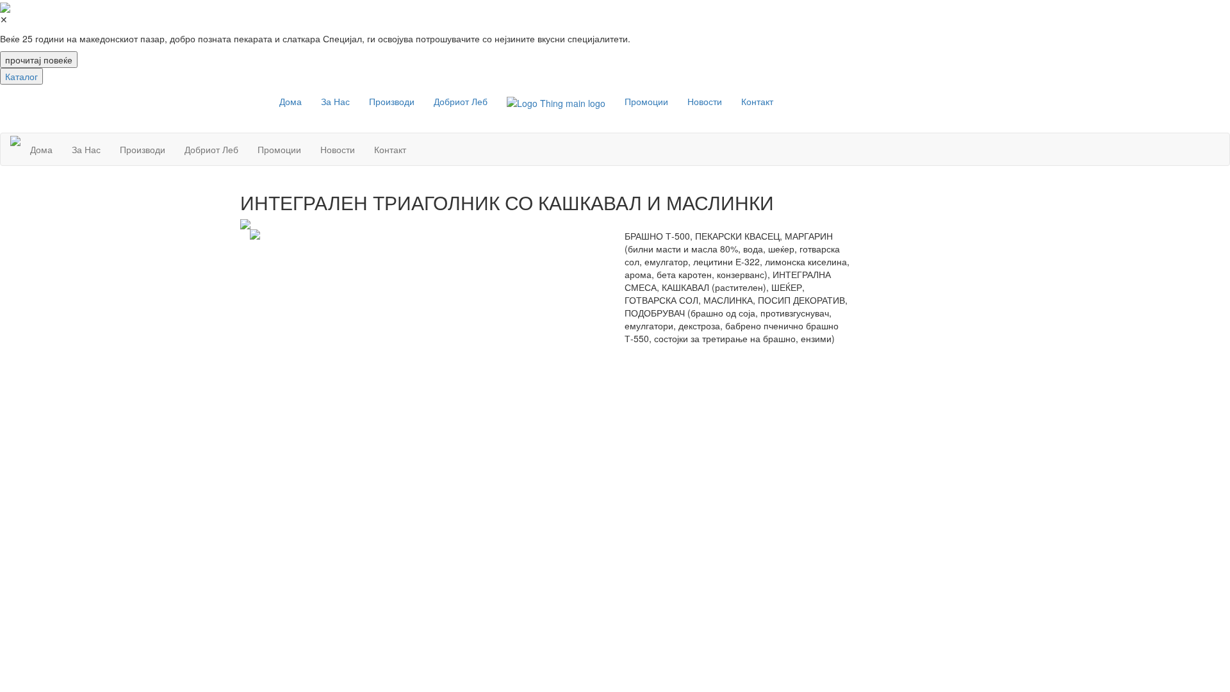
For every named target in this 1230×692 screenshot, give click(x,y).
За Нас (335, 101)
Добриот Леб (461, 101)
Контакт (757, 101)
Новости (704, 101)
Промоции (646, 101)
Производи (391, 101)
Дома (290, 101)
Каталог (21, 76)
